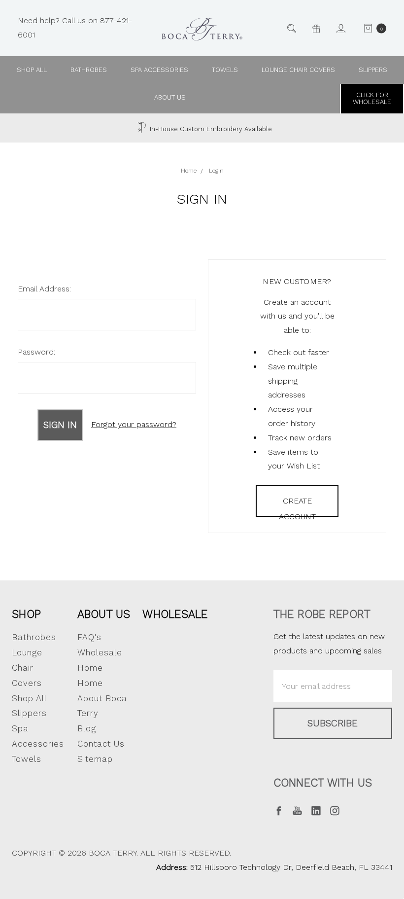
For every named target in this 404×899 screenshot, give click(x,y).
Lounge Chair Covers (298, 69)
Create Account (297, 506)
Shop (26, 614)
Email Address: (44, 288)
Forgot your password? (133, 424)
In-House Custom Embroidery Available (210, 129)
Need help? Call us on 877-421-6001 (75, 27)
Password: (36, 352)
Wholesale (174, 614)
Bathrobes (88, 69)
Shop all (32, 69)
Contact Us (101, 744)
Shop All (29, 698)
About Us (104, 614)
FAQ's (89, 637)
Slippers (373, 69)
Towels (225, 69)
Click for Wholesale (372, 98)
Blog (86, 728)
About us (170, 97)
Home (90, 683)
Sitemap (95, 759)
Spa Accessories (159, 69)
